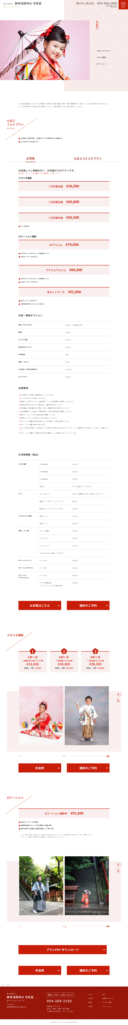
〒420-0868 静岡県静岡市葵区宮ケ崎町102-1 (17, 1006)
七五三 (90, 994)
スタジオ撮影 (101, 57)
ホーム (3, 984)
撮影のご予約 (88, 605)
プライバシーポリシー (107, 1006)
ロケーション (101, 64)
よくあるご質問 (106, 1002)
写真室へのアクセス (108, 998)
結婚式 (90, 1002)
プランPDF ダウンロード (62, 950)
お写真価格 (44, 173)
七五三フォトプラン (103, 51)
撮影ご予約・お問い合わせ (60, 994)
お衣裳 (90, 1006)
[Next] (90, 756)
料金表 (40, 768)
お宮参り (91, 998)
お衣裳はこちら (40, 605)
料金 (103, 994)
